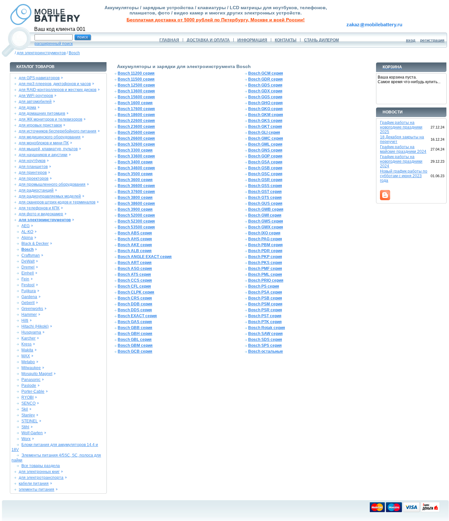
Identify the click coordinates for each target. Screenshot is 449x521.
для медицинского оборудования (50, 137)
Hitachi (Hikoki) (35, 326)
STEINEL (29, 421)
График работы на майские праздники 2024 (403, 149)
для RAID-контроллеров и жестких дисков (57, 89)
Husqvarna (31, 332)
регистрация (432, 40)
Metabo (28, 362)
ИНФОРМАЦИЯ (252, 40)
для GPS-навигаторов (39, 78)
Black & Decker (35, 243)
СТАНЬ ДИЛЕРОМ (321, 40)
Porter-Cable (32, 391)
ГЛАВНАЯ (169, 40)
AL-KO (27, 231)
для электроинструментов (41, 53)
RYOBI (27, 397)
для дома (27, 107)
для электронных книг (39, 471)
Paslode (28, 385)
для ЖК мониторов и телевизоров (50, 119)
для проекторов (33, 178)
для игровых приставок (40, 125)
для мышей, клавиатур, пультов (48, 149)
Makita (27, 350)
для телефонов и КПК (39, 208)
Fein (25, 279)
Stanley (28, 415)
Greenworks (32, 308)
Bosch (74, 53)
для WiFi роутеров (36, 95)
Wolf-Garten (32, 433)
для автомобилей (35, 101)
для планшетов (33, 166)
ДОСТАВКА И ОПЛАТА (208, 40)
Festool (28, 285)
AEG (25, 226)
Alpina (27, 237)
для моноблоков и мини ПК (44, 143)
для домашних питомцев (42, 113)
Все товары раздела (40, 465)
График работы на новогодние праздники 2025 (401, 127)
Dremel (28, 267)
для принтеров (33, 172)
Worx (26, 439)
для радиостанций (36, 190)
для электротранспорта (41, 477)
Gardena (29, 297)
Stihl (25, 427)
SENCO (28, 403)
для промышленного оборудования (52, 184)
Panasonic (30, 379)
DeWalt (28, 261)
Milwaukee (31, 368)
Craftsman (30, 255)
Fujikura (28, 291)
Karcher (28, 338)
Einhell (27, 273)
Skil (24, 409)
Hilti (24, 320)
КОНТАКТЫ (285, 40)
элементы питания (36, 489)
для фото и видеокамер (41, 214)
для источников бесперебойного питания (57, 131)
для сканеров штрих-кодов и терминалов (57, 202)
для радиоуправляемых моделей (50, 196)
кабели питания (34, 483)
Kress (26, 344)
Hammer (29, 314)
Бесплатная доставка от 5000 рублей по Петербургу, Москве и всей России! (216, 19)
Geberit (28, 302)
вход (410, 40)
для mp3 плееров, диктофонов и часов (55, 84)
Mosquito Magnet (36, 373)
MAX (25, 356)
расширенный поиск (54, 43)
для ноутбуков (32, 160)
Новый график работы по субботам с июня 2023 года (403, 176)
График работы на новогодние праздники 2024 (401, 161)
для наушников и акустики (43, 155)
